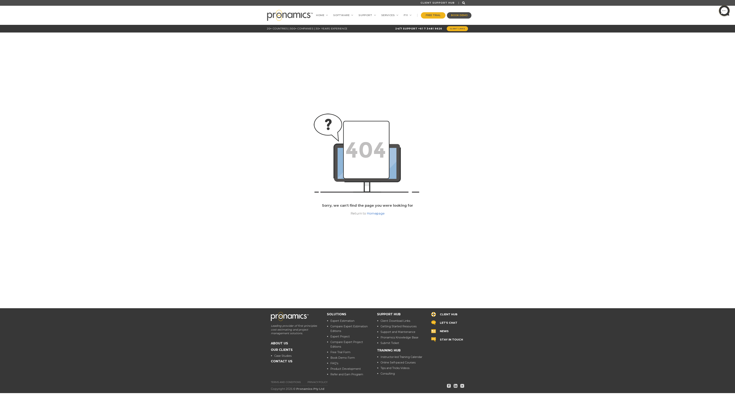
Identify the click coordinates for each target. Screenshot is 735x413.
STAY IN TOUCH (451, 339)
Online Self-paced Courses (398, 362)
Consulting (388, 373)
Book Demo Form (342, 357)
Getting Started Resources (398, 326)
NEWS (444, 331)
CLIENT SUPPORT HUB (438, 2)
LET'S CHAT (448, 322)
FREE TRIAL (433, 15)
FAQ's (334, 363)
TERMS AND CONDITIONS (286, 382)
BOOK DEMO (459, 15)
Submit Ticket (390, 343)
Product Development (345, 369)
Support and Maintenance (398, 332)
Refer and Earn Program (346, 374)
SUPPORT (365, 15)
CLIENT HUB (448, 314)
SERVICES (388, 15)
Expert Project (340, 336)
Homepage (376, 213)
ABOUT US (279, 343)
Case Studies (283, 356)
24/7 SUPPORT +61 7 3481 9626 (418, 28)
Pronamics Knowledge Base (399, 337)
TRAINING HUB (389, 350)
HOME (320, 15)
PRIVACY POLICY (317, 382)
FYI (406, 15)
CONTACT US (281, 361)
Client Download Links (395, 321)
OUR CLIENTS (282, 350)
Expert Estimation (342, 321)
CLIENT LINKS (457, 29)
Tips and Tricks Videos (395, 368)
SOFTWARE (341, 15)
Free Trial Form (340, 352)
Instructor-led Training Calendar (401, 357)
